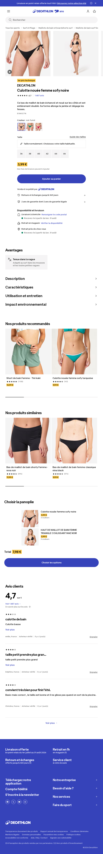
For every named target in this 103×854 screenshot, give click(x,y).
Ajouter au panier (51, 178)
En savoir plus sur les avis (16, 607)
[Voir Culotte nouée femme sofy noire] (30, 518)
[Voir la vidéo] (10, 72)
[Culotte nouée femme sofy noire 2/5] (75, 53)
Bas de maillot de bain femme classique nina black (74, 469)
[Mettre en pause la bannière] (91, 3)
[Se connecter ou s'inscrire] (88, 11)
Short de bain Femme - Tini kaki (23, 378)
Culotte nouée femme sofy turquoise (73, 378)
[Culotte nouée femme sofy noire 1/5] (28, 53)
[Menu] (8, 11)
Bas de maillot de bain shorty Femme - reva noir (27, 469)
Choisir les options (52, 562)
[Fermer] (95, 3)
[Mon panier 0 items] (94, 11)
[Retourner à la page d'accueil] (48, 11)
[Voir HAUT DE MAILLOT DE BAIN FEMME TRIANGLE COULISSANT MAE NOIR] (30, 537)
